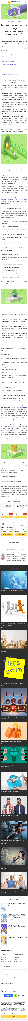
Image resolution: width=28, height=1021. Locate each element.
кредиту (19, 432)
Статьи (15, 959)
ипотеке (15, 175)
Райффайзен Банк (15, 424)
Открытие (7, 426)
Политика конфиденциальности (14, 974)
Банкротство (3, 959)
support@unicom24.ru (6, 1020)
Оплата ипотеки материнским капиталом (13, 67)
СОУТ (14, 977)
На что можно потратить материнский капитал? (14, 54)
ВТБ (21, 422)
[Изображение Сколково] (19, 995)
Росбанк (13, 426)
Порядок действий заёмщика (9, 64)
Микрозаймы (3, 957)
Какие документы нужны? (8, 61)
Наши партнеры (17, 961)
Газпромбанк (7, 424)
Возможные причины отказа (9, 74)
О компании (16, 957)
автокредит (3, 199)
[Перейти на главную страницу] (14, 2)
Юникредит (24, 424)
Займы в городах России (6, 961)
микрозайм (7, 203)
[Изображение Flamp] (8, 995)
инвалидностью (21, 407)
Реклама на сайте (14, 972)
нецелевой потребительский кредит (17, 199)
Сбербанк (15, 422)
